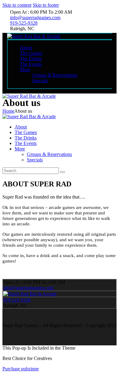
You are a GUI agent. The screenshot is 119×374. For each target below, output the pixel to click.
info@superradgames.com (28, 287)
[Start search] (62, 172)
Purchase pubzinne (20, 368)
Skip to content (16, 5)
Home (8, 111)
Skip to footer (46, 5)
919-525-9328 (17, 299)
